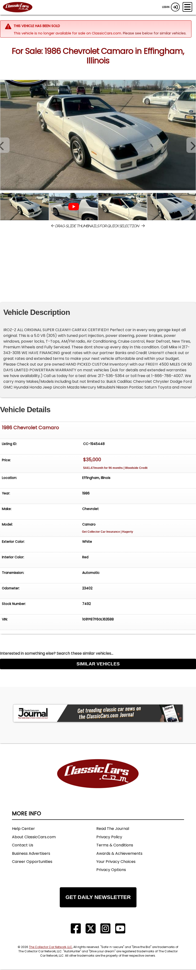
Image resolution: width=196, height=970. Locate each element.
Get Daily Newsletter (98, 897)
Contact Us (22, 845)
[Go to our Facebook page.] (76, 928)
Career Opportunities (32, 861)
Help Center (23, 828)
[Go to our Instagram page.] (105, 928)
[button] (191, 145)
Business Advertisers (31, 853)
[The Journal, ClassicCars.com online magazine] (98, 713)
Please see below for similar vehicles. (154, 33)
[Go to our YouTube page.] (120, 928)
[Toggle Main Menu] (187, 7)
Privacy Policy (109, 837)
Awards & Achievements (119, 853)
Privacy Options (111, 869)
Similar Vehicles (98, 663)
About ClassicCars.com (34, 837)
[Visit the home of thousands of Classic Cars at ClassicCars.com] (20, 7)
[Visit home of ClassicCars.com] (98, 781)
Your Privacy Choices (116, 861)
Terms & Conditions (114, 845)
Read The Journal (112, 828)
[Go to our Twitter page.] (91, 928)
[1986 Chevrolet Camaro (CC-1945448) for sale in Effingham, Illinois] (98, 135)
